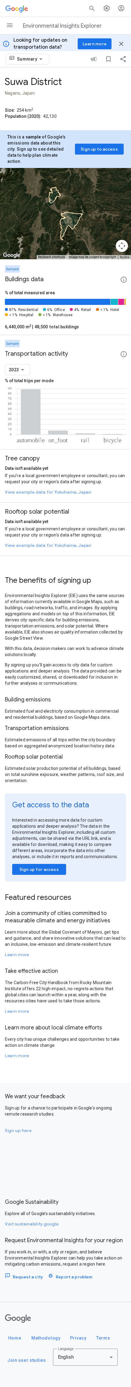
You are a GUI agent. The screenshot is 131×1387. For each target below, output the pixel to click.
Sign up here (18, 1130)
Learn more (17, 954)
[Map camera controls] (122, 246)
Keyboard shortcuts (51, 257)
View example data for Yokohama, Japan (48, 492)
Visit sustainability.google (32, 1224)
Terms (124, 257)
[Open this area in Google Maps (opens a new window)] (12, 255)
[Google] (18, 1318)
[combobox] (30, 59)
